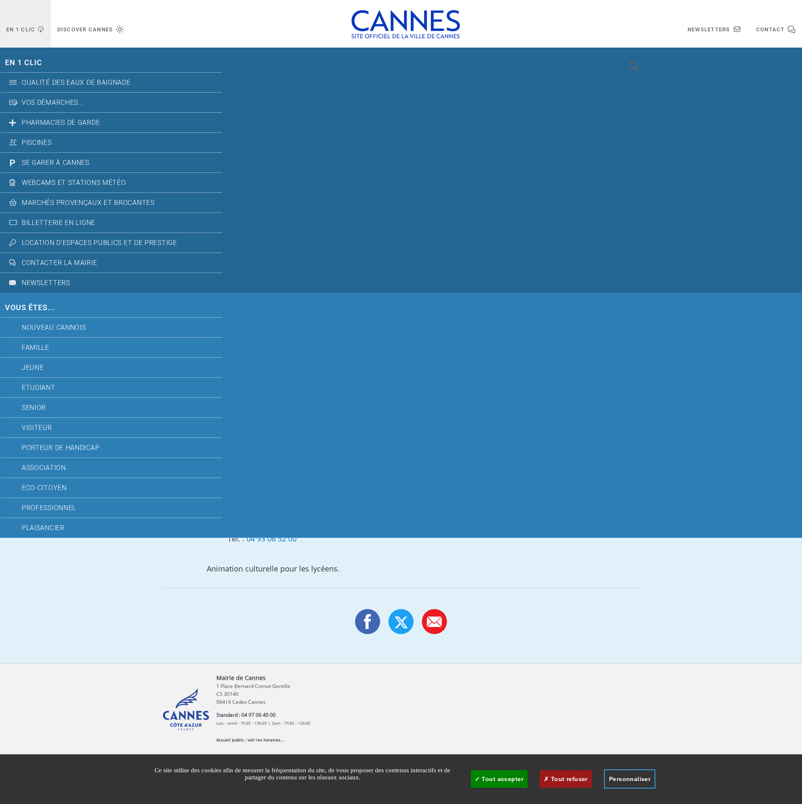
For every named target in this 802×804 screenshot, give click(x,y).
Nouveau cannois (54, 328)
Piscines (37, 143)
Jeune (33, 368)
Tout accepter (501, 779)
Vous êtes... (30, 308)
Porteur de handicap (60, 448)
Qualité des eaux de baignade (76, 83)
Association (44, 468)
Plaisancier (43, 528)
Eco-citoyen (44, 488)
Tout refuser (568, 779)
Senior (34, 408)
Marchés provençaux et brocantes (88, 203)
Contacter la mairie (59, 263)
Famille (35, 348)
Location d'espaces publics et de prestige (99, 243)
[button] (434, 621)
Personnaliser (629, 779)
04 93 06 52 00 (271, 538)
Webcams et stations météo (74, 183)
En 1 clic (23, 62)
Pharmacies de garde (61, 123)
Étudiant (39, 388)
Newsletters (46, 283)
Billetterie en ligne (58, 223)
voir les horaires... (266, 740)
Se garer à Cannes (55, 163)
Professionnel (49, 508)
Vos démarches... (53, 103)
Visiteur (37, 428)
